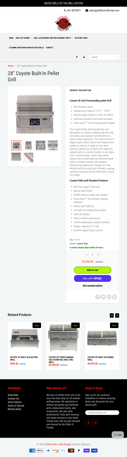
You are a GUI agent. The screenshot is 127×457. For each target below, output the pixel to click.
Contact (49, 48)
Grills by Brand (23, 38)
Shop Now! (13, 395)
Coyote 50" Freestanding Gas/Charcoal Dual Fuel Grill (61, 359)
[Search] (116, 57)
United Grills (51, 444)
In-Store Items (81, 38)
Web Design (65, 444)
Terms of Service (16, 405)
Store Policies (15, 402)
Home (11, 38)
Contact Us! (13, 398)
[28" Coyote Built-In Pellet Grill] (34, 114)
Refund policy (14, 409)
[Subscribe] (115, 412)
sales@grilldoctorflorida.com (104, 10)
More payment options (92, 285)
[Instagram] (95, 423)
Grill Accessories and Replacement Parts (52, 38)
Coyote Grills (82, 243)
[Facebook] (88, 423)
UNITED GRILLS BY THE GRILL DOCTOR (63, 3)
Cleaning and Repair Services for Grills (26, 48)
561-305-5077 (74, 10)
